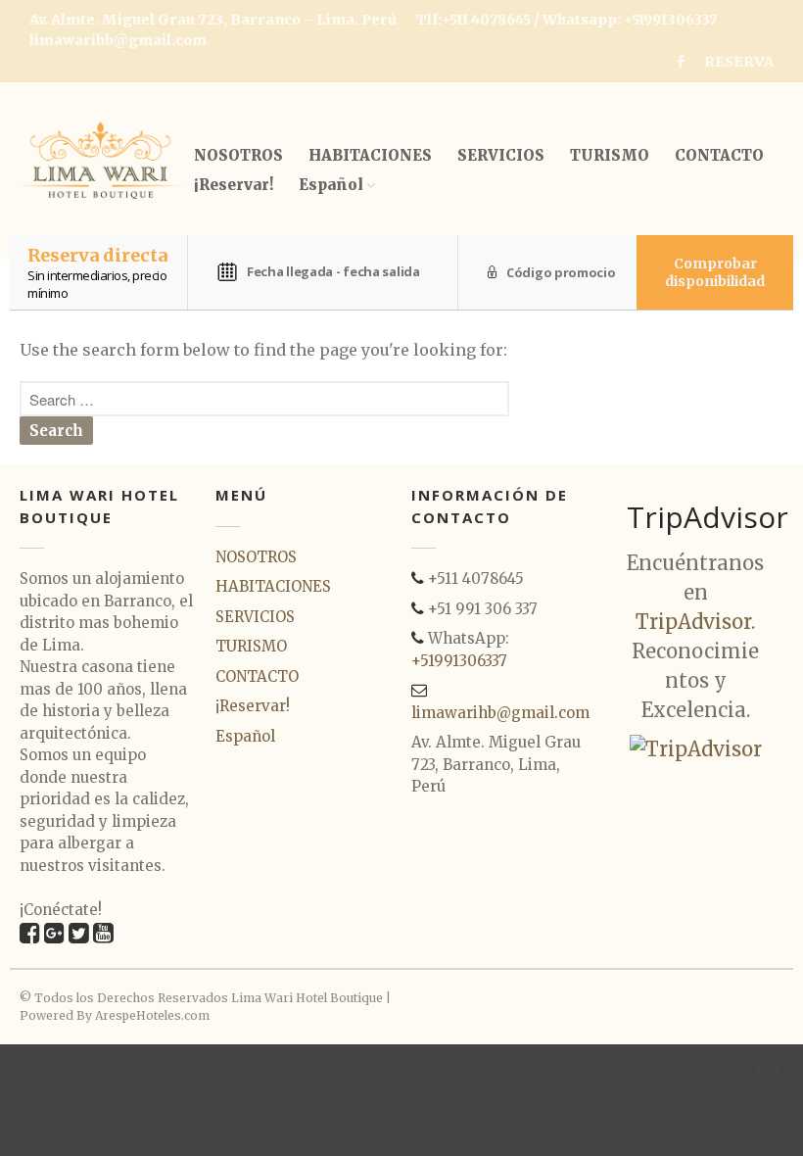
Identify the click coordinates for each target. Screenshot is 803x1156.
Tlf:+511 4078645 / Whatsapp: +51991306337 (567, 19)
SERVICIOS (500, 155)
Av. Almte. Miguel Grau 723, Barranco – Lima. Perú (213, 19)
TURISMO (609, 155)
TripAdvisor (693, 621)
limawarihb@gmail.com (118, 40)
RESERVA (739, 62)
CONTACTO (719, 155)
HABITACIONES (370, 155)
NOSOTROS (238, 155)
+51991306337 (459, 660)
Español (331, 184)
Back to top (767, 1071)
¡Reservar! (233, 184)
